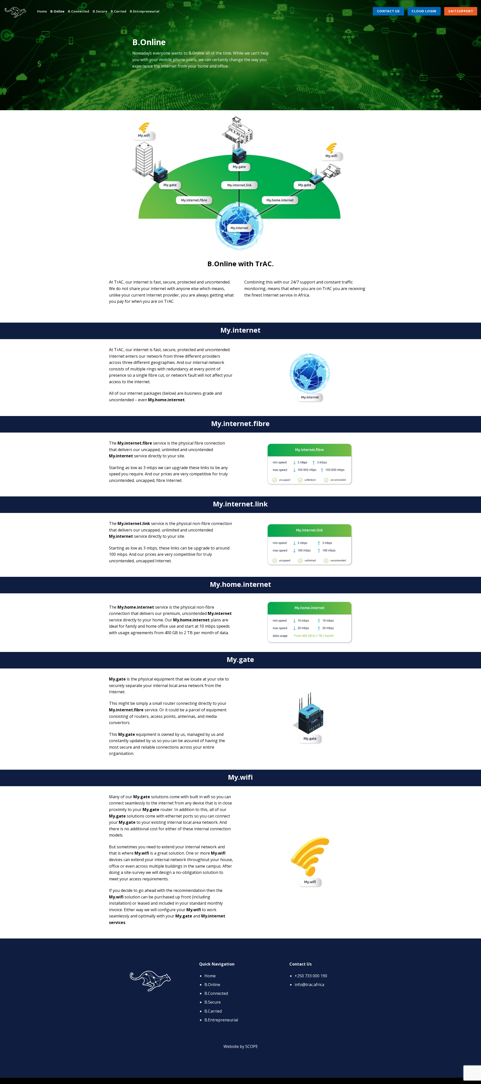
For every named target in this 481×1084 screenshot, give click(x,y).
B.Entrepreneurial (144, 11)
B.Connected (78, 11)
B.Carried (118, 11)
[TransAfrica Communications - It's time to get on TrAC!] (17, 11)
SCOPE (251, 1046)
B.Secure (100, 11)
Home (42, 11)
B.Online (57, 11)
